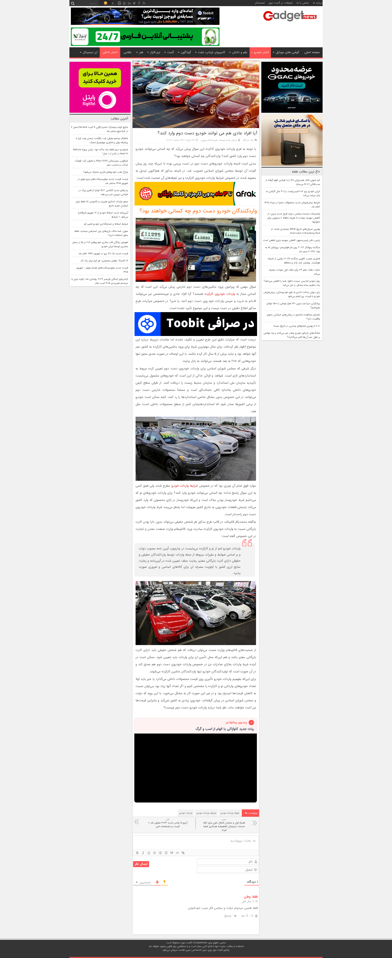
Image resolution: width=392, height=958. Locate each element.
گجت (170, 52)
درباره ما (318, 3)
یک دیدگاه (248, 140)
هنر (141, 52)
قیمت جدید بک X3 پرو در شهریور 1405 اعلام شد (103, 253)
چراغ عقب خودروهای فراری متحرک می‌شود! (105, 172)
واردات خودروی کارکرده (220, 294)
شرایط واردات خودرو (184, 485)
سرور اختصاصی (199, 950)
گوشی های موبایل (287, 52)
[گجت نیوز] (290, 23)
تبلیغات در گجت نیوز (281, 3)
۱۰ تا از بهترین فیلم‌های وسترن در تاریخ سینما (297, 326)
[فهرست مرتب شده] (160, 852)
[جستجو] (73, 3)
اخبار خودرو (261, 52)
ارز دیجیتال (90, 52)
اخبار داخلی (109, 52)
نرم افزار (155, 52)
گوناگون (186, 52)
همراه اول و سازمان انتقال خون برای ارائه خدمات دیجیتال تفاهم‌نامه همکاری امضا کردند (224, 825)
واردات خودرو (185, 813)
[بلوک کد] (177, 852)
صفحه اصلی (312, 52)
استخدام (260, 3)
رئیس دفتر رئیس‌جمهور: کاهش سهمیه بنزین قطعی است (291, 240)
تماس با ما (303, 3)
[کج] (143, 852)
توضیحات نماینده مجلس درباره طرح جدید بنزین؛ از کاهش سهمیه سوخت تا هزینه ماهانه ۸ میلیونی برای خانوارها (293, 218)
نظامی (127, 52)
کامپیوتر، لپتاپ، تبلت (211, 52)
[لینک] (183, 852)
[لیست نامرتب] (166, 852)
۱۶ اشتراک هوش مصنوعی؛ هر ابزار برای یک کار (104, 261)
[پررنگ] (137, 852)
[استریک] (154, 852)
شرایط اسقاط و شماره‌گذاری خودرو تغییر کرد (106, 224)
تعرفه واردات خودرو (229, 813)
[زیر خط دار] (149, 852)
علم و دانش (239, 52)
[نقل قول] (172, 852)
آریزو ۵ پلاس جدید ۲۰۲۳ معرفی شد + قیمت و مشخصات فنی (167, 823)
